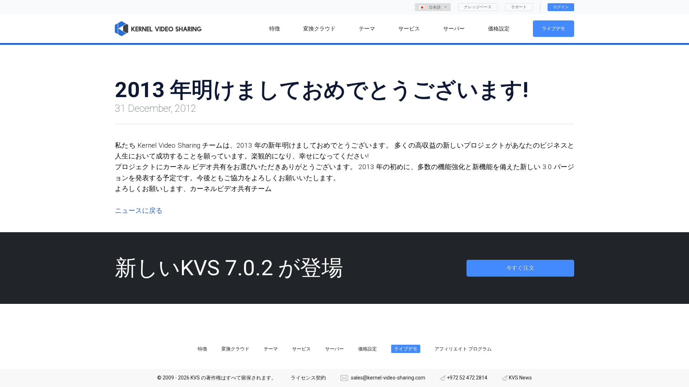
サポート (519, 7)
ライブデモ (553, 28)
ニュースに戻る (139, 210)
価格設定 (367, 349)
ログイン (561, 7)
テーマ (271, 349)
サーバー (334, 349)
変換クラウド (235, 349)
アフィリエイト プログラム (463, 349)
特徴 (202, 349)
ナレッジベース (478, 7)
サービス (301, 349)
